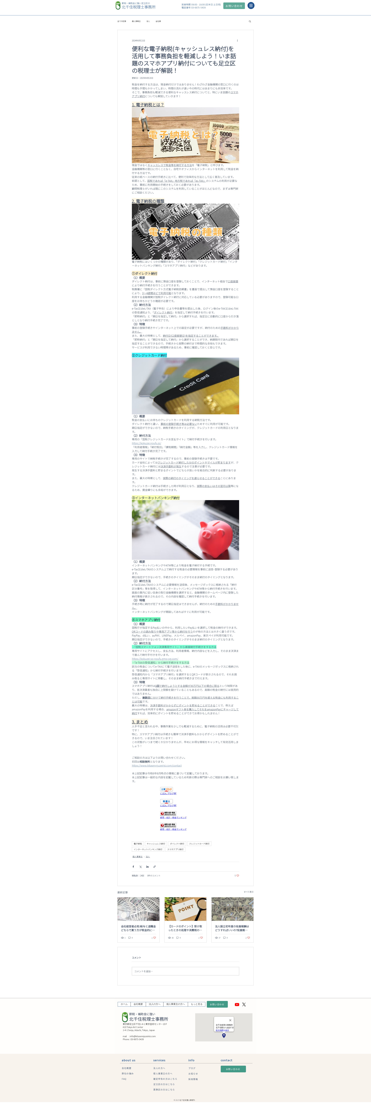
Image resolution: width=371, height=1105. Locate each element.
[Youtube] (237, 1004)
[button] (251, 5)
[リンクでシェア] (154, 866)
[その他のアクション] (237, 40)
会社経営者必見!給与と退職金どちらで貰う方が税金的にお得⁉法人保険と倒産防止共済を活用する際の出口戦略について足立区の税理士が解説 (138, 928)
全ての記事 (121, 21)
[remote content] (185, 791)
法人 (148, 21)
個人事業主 (136, 21)
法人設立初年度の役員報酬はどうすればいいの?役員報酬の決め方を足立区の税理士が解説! (232, 928)
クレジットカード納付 (199, 843)
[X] (244, 1004)
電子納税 (138, 843)
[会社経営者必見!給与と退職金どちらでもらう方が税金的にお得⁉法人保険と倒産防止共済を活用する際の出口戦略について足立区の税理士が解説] (138, 909)
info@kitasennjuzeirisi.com (143, 1036)
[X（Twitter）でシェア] (140, 866)
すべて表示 (249, 891)
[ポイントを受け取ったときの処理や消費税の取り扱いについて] (186, 909)
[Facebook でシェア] (133, 866)
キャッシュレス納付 (156, 843)
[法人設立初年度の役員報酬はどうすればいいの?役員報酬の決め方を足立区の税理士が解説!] (232, 909)
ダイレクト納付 (177, 843)
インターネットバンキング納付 (148, 849)
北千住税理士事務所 (139, 6)
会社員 (158, 21)
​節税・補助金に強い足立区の (136, 3)
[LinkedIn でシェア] (147, 866)
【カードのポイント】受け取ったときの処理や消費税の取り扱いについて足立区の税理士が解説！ (185, 928)
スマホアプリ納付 (175, 849)
